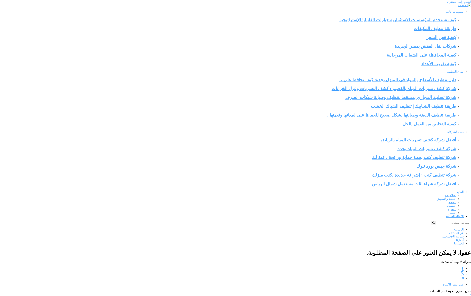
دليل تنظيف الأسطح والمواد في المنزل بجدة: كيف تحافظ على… (397, 79)
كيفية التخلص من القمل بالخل (429, 123)
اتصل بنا (459, 243)
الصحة (452, 202)
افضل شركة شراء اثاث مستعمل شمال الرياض (413, 183)
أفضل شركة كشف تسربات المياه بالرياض (418, 139)
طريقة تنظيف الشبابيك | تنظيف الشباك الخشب (413, 106)
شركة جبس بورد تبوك (436, 166)
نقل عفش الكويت (453, 284)
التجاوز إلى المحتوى (459, 1)
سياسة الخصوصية (453, 236)
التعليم (452, 212)
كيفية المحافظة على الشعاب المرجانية (421, 55)
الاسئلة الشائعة (455, 216)
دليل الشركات (455, 131)
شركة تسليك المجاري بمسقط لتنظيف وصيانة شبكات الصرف (400, 97)
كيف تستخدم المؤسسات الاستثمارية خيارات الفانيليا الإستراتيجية (397, 19)
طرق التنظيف (455, 71)
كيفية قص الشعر (441, 37)
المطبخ (452, 209)
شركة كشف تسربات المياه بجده (426, 148)
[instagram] (462, 278)
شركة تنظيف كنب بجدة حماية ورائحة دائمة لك (414, 157)
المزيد (460, 191)
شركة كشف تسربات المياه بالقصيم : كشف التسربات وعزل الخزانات (394, 88)
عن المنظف (456, 233)
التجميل (451, 205)
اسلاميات (450, 195)
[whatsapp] (462, 274)
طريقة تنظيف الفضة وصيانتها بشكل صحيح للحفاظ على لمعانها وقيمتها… (390, 115)
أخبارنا (460, 240)
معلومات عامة (455, 11)
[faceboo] (463, 268)
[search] (433, 223)
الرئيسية (459, 229)
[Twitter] (462, 271)
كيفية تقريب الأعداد (438, 63)
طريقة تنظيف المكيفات (435, 28)
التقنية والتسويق (446, 198)
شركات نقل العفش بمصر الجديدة (425, 46)
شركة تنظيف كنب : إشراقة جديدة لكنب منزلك (414, 175)
